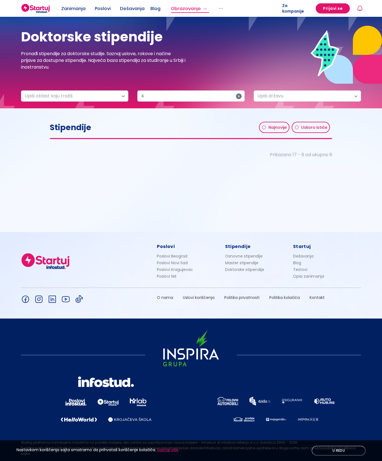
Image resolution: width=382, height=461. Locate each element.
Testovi (300, 269)
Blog (155, 8)
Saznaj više (167, 450)
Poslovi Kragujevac (175, 269)
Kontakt (317, 297)
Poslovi (103, 8)
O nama (165, 297)
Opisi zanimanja (308, 276)
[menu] (171, 8)
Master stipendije (241, 263)
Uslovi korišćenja (198, 297)
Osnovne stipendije (244, 256)
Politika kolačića (284, 297)
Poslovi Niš (166, 276)
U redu (339, 450)
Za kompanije (293, 8)
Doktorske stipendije (244, 269)
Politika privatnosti (242, 297)
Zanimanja (73, 8)
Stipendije (238, 246)
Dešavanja (303, 256)
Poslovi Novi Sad (172, 263)
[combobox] (72, 96)
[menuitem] (78, 8)
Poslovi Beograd (172, 256)
